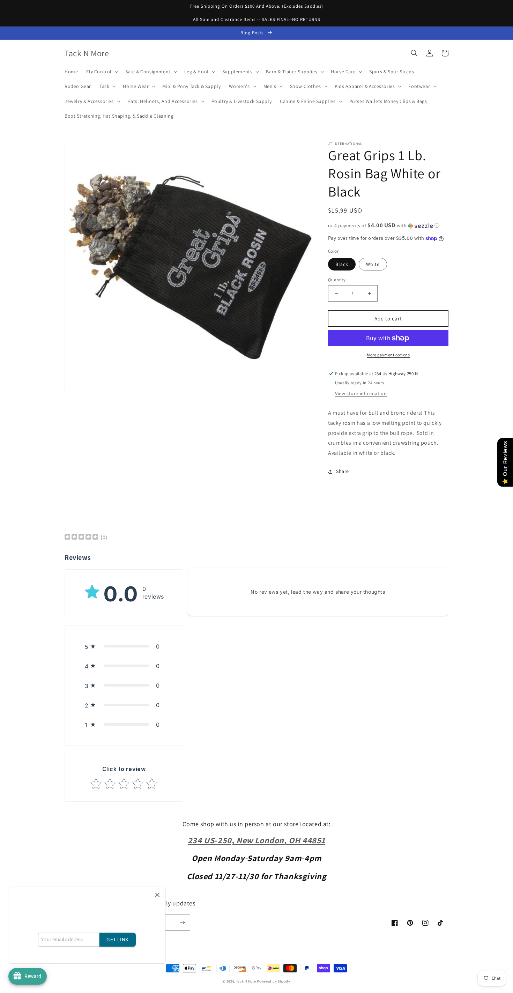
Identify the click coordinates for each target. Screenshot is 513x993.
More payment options (388, 354)
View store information (361, 393)
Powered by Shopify (273, 981)
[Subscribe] (182, 922)
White (373, 264)
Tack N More (246, 981)
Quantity (336, 280)
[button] (101, 71)
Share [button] (342, 471)
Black (341, 264)
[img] (81, 537)
